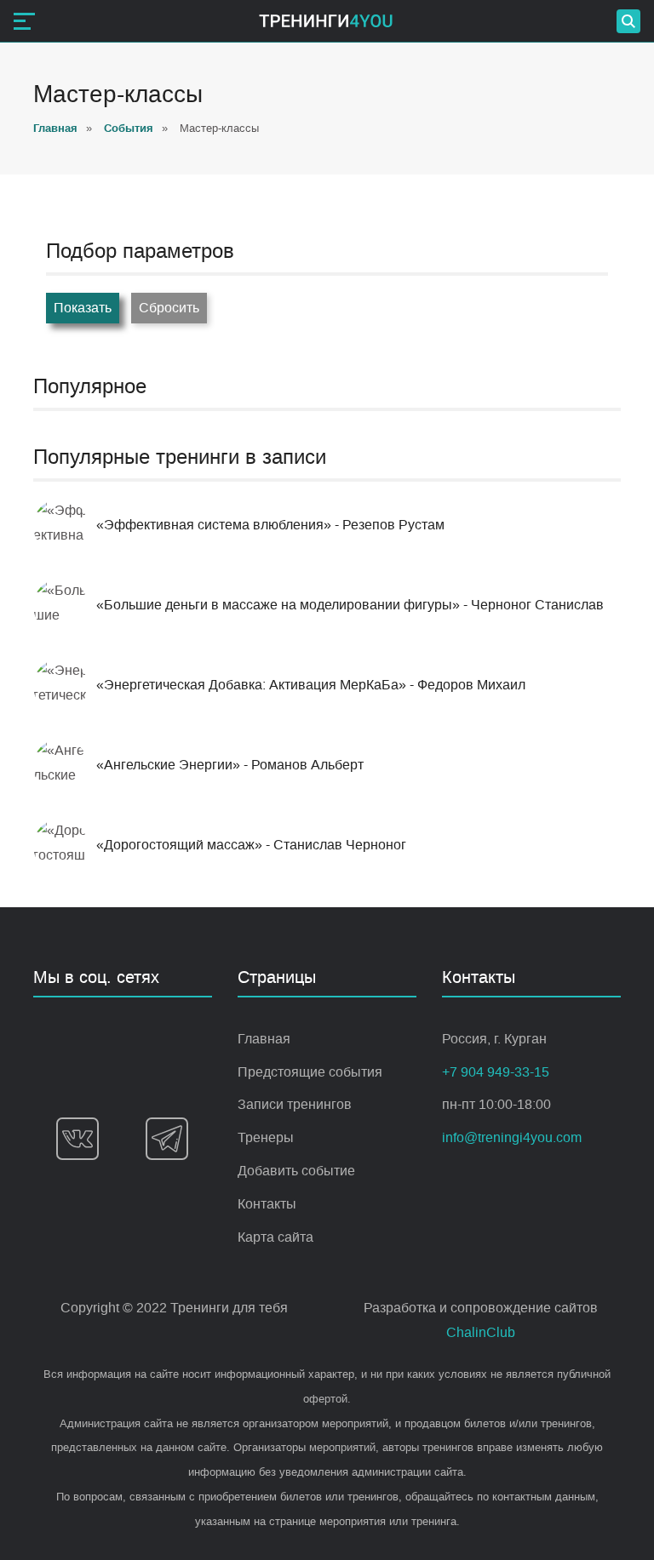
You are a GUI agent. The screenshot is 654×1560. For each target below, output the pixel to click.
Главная (264, 1039)
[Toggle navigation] (24, 21)
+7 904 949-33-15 (495, 1072)
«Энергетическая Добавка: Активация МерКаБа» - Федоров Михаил (310, 685)
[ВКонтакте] (77, 1138)
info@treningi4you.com (512, 1137)
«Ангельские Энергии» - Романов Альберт (230, 765)
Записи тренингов (295, 1104)
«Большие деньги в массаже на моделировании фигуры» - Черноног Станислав (350, 605)
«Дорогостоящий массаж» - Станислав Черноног (251, 845)
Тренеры (266, 1137)
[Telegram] (167, 1138)
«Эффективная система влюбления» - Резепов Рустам (270, 525)
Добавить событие (296, 1171)
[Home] (325, 21)
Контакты (267, 1204)
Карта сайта (275, 1237)
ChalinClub (480, 1332)
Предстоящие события (310, 1072)
